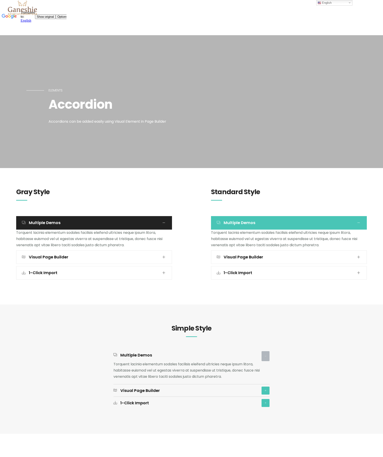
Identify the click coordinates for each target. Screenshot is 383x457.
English (326, 2)
